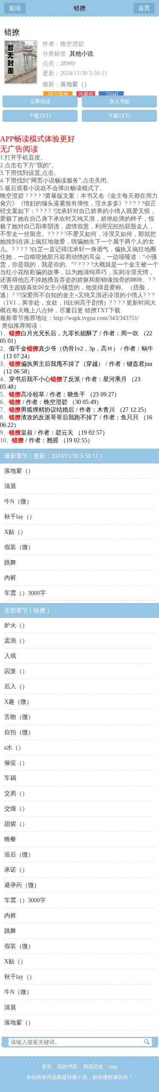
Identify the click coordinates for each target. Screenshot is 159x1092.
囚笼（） (16, 671)
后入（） (16, 686)
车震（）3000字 (25, 593)
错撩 (80, 8)
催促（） (16, 763)
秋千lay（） (19, 517)
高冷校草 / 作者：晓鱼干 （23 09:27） (64, 394)
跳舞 (10, 562)
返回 (15, 8)
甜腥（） (16, 824)
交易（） (16, 793)
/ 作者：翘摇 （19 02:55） (52, 440)
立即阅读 (40, 101)
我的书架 (67, 1067)
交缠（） (16, 809)
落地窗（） (75, 84)
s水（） (14, 747)
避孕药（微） (22, 885)
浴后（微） (19, 854)
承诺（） (16, 870)
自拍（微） (19, 732)
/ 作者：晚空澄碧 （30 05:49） (55, 402)
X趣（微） (18, 702)
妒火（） (16, 625)
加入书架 (119, 101)
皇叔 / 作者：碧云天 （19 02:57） (58, 433)
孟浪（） (16, 640)
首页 (144, 8)
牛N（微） (18, 501)
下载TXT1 (40, 116)
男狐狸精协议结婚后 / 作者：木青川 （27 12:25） (79, 410)
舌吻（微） (19, 717)
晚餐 (10, 839)
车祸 (10, 778)
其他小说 (81, 54)
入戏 (10, 656)
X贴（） (15, 532)
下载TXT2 (119, 116)
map (113, 1067)
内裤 (10, 578)
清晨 (10, 486)
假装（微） (19, 547)
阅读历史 (93, 1067)
